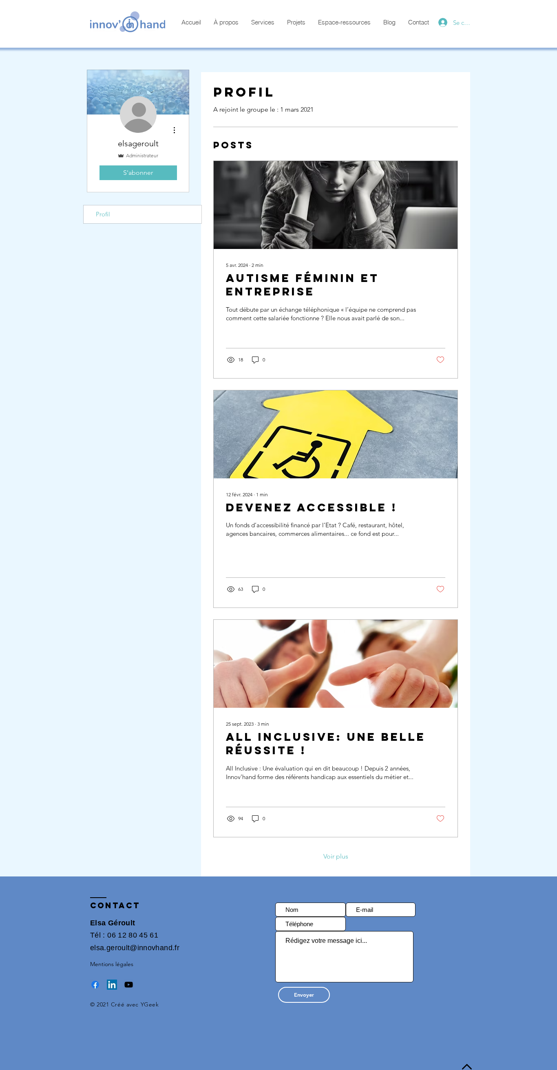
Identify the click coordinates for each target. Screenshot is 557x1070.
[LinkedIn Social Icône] (112, 985)
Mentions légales (111, 964)
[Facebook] (95, 985)
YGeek (150, 1004)
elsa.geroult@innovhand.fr (134, 948)
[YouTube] (129, 985)
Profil (103, 214)
